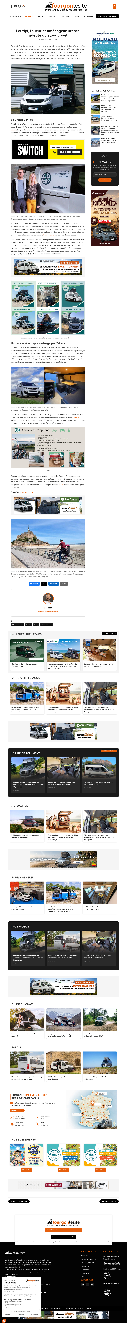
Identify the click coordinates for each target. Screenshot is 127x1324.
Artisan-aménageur (18, 625)
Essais (77, 16)
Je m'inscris (105, 180)
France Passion (49, 235)
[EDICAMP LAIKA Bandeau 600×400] (27, 650)
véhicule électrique (46, 625)
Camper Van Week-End (88, 1259)
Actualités (29, 16)
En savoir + (26, 1170)
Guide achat (66, 16)
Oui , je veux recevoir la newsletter (63, 1237)
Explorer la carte (17, 1110)
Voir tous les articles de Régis (48, 612)
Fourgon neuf (15, 16)
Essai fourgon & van (87, 1263)
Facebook (35, 584)
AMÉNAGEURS (89, 16)
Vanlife (41, 16)
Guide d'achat (22, 1004)
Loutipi (13, 130)
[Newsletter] (23, 6)
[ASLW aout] (100, 650)
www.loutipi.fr (27, 492)
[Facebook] (11, 6)
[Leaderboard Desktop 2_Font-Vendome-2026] (48, 505)
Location (29, 625)
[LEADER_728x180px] (63, 859)
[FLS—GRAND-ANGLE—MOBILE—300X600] (105, 218)
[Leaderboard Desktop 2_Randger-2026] (48, 267)
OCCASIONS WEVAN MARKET (107, 16)
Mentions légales (56, 1308)
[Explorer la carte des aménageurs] (91, 1109)
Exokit (60, 484)
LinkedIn (54, 584)
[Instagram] (19, 6)
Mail (65, 584)
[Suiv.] (81, 470)
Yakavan (76, 417)
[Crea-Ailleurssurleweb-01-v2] (64, 650)
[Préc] (15, 470)
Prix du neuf (53, 16)
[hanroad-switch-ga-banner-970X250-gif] (48, 149)
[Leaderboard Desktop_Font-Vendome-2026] (63, 1315)
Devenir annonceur (70, 1308)
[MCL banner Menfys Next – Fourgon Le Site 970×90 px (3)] (63, 1185)
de (48, 470)
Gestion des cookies (84, 1308)
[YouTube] (15, 6)
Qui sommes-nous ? (42, 1308)
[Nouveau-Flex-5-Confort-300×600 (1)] (105, 57)
